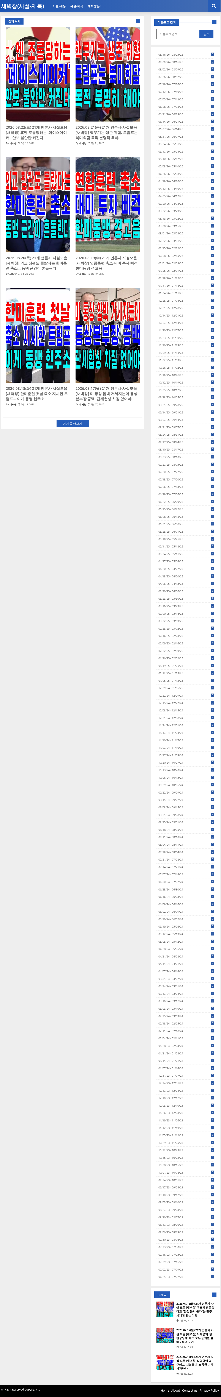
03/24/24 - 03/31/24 (185, 986)
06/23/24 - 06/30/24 (185, 889)
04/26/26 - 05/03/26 (185, 174)
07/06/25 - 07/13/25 (185, 487)
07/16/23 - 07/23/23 (185, 1255)
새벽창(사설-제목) (22, 5)
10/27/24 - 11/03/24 (185, 755)
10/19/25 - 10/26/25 (185, 375)
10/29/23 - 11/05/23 (185, 1143)
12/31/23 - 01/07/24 (185, 1075)
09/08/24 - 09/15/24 (185, 807)
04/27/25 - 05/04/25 (185, 561)
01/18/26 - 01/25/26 (185, 278)
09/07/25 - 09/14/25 (185, 420)
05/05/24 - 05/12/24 (185, 941)
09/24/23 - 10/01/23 (185, 1180)
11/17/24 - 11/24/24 (185, 733)
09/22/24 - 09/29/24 (185, 792)
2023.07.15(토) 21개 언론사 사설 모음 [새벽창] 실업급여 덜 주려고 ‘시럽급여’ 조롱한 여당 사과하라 (195, 1362)
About (175, 1390)
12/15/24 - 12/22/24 (185, 703)
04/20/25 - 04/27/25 (185, 569)
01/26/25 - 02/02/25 (185, 658)
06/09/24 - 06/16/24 (185, 904)
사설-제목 (76, 6)
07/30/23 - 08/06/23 (185, 1239)
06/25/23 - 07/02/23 (185, 1277)
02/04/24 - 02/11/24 (185, 1038)
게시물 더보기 (72, 423)
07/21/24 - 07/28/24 (185, 859)
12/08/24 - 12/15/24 (185, 710)
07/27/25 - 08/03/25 (185, 464)
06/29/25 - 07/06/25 (185, 494)
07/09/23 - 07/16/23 (185, 1262)
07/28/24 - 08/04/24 (185, 852)
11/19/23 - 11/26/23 (185, 1120)
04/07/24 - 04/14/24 (185, 971)
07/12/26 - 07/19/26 (185, 92)
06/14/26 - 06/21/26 (185, 121)
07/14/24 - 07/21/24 (185, 867)
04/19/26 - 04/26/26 (185, 181)
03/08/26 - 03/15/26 (185, 226)
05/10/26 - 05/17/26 (185, 159)
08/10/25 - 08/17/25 (185, 449)
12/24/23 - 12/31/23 (185, 1083)
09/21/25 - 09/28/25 (185, 405)
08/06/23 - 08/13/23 (185, 1232)
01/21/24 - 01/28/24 (185, 1053)
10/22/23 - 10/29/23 (185, 1150)
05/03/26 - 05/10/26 (185, 166)
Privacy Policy (209, 1390)
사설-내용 (59, 6)
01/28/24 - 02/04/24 (185, 1046)
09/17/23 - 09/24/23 (185, 1187)
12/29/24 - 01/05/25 (185, 688)
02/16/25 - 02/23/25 (185, 636)
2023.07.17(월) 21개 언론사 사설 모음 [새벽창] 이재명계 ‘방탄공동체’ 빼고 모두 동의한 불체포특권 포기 (195, 1336)
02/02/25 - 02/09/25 (185, 651)
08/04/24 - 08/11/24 (185, 845)
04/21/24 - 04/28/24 (185, 956)
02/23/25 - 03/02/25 (185, 628)
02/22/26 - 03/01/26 (185, 241)
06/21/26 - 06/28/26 (185, 114)
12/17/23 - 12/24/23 (185, 1091)
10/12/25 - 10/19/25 (185, 382)
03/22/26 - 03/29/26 (185, 211)
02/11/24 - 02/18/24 (185, 1031)
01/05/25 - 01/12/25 (185, 681)
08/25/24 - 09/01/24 (185, 822)
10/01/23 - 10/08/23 (185, 1172)
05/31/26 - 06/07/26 (185, 137)
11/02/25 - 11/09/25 (185, 360)
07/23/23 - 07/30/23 (185, 1247)
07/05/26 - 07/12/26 (185, 99)
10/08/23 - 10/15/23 (185, 1165)
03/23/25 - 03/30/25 (185, 598)
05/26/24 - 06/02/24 (185, 919)
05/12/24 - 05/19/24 (185, 934)
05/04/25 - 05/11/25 (185, 554)
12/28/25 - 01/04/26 (185, 300)
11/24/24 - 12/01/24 (185, 725)
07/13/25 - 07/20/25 (185, 479)
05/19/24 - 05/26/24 (185, 926)
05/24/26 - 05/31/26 (185, 144)
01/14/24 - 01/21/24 (185, 1061)
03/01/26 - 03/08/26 (185, 233)
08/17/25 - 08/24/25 (185, 442)
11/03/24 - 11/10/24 (185, 748)
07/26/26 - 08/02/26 (185, 77)
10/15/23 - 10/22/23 (185, 1158)
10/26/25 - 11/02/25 (185, 368)
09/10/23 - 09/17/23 (185, 1195)
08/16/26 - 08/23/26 (185, 54)
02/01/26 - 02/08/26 (185, 263)
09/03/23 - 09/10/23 (185, 1202)
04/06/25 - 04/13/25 (185, 584)
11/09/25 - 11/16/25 (185, 353)
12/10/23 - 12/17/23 (185, 1098)
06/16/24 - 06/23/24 (185, 897)
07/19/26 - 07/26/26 (185, 84)
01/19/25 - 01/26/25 (185, 666)
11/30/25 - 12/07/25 (185, 330)
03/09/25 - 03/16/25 (185, 614)
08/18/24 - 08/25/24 (185, 830)
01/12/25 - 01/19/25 (185, 673)
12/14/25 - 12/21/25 (185, 315)
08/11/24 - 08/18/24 (185, 837)
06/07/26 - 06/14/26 (185, 129)
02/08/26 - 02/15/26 (185, 256)
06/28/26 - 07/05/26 (185, 107)
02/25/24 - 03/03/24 (185, 1016)
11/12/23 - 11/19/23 (185, 1128)
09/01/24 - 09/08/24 (185, 815)
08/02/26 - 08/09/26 (185, 69)
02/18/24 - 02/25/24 (185, 1023)
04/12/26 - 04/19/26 (185, 189)
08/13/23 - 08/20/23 (185, 1225)
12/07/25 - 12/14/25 (185, 323)
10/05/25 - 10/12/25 (185, 390)
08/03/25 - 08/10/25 (185, 457)
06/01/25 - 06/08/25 (185, 524)
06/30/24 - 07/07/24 (185, 882)
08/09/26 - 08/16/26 (185, 62)
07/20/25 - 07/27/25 (185, 472)
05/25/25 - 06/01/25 (185, 531)
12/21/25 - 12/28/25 (185, 308)
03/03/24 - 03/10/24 (185, 1008)
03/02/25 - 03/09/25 (185, 621)
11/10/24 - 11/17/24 (185, 740)
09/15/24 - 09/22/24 (185, 800)
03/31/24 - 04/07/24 (185, 979)
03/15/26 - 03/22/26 (185, 218)
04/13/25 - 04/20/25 (185, 576)
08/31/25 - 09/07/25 (185, 427)
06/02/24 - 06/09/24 (185, 912)
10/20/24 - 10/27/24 (185, 762)
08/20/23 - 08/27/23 (185, 1217)
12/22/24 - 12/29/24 (185, 695)
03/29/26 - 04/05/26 (185, 204)
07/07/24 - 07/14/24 (185, 874)
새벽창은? (94, 6)
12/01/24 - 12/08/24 (185, 718)
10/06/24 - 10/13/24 (185, 778)
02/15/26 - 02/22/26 (185, 248)
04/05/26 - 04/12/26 (185, 196)
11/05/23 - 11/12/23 (185, 1135)
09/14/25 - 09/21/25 (185, 412)
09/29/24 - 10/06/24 (185, 785)
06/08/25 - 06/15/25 (185, 517)
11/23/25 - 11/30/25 (185, 338)
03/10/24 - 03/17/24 (185, 1001)
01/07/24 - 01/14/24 (185, 1068)
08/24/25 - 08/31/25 (185, 435)
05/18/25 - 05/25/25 (185, 539)
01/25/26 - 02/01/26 (185, 271)
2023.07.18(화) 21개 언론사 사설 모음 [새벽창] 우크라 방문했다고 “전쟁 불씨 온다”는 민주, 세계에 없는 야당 (195, 1309)
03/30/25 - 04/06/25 (185, 591)
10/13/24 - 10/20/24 (185, 770)
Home (165, 1390)
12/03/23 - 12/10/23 (185, 1105)
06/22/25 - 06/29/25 (185, 502)
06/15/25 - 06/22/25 (185, 509)
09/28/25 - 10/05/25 (185, 397)
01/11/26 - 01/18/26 (185, 285)
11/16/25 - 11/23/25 (185, 345)
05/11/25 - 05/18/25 (185, 546)
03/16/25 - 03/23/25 (185, 606)
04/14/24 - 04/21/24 (185, 964)
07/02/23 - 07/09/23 (185, 1269)
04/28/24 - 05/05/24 (185, 949)
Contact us (189, 1390)
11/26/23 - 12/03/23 (185, 1113)
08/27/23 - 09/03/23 (185, 1210)
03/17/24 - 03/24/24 (185, 994)
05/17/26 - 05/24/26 (185, 151)
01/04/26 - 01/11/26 (185, 293)
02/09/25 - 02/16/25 (185, 643)
